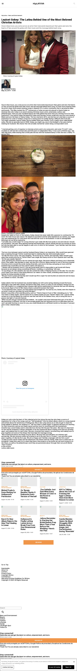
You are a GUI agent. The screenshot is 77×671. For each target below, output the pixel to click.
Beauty (42, 515)
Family (2, 624)
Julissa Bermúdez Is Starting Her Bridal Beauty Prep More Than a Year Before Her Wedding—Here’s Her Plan (48, 524)
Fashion (3, 620)
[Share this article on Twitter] (13, 92)
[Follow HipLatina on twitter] (7, 629)
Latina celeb (5, 448)
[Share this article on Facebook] (8, 92)
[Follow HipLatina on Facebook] (2, 629)
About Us (4, 570)
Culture (42, 487)
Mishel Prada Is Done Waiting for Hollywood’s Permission (8, 493)
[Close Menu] (2, 605)
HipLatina (4, 15)
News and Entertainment (15, 15)
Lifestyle (62, 487)
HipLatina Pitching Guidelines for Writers (15, 578)
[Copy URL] (5, 98)
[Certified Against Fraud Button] (8, 582)
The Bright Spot (5, 625)
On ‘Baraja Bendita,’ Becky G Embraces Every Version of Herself (29, 493)
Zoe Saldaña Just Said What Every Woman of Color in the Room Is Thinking (48, 493)
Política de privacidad (44, 473)
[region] (38, 665)
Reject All (68, 667)
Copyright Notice (7, 575)
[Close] (73, 170)
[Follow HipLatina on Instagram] (11, 629)
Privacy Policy (6, 573)
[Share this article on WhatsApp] (3, 92)
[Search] (74, 3)
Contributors (6, 577)
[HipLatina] (38, 3)
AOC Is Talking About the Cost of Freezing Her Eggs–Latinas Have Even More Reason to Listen (67, 494)
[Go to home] (38, 556)
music (12, 448)
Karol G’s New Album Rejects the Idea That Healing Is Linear (9, 522)
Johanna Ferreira (9, 89)
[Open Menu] (3, 3)
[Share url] (3, 102)
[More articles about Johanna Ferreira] (5, 80)
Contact (4, 572)
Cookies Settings (8, 667)
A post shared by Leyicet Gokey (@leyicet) (25, 412)
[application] (38, 156)
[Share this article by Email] (17, 92)
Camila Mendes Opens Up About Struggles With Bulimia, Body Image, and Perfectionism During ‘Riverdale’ (66, 525)
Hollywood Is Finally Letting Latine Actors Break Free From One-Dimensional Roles (28, 524)
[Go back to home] (31, 588)
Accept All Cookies (54, 667)
